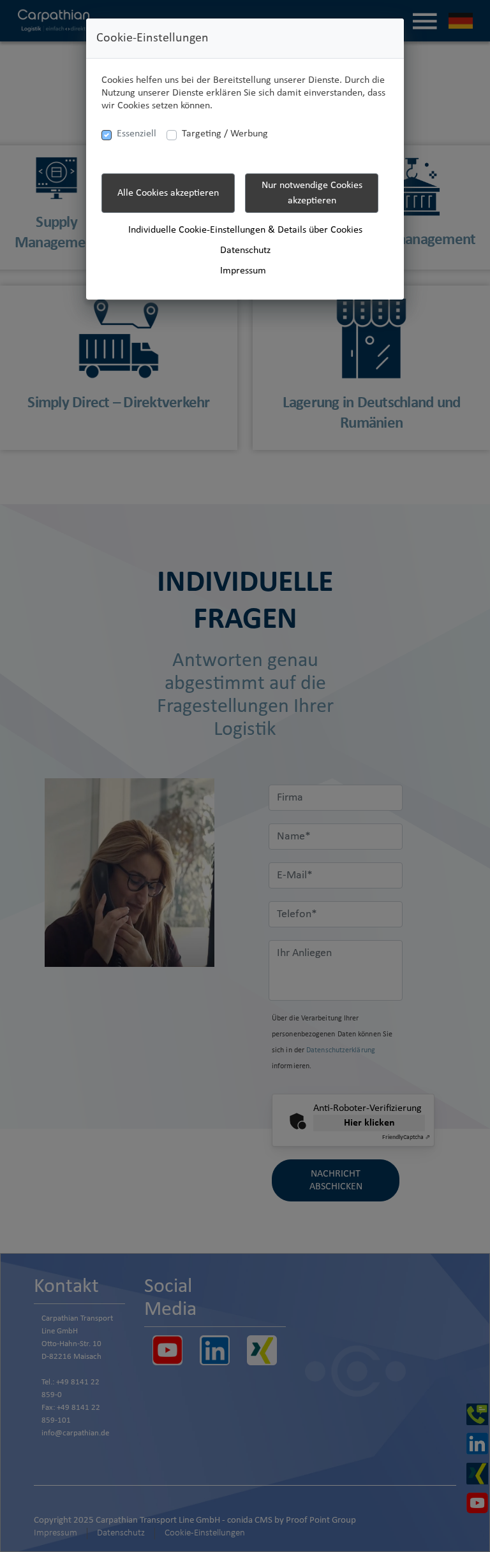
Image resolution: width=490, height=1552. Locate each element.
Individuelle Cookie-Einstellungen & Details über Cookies (245, 230)
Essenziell (136, 134)
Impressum (243, 271)
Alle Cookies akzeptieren (168, 193)
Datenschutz (245, 250)
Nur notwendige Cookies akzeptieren (312, 193)
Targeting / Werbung (225, 134)
